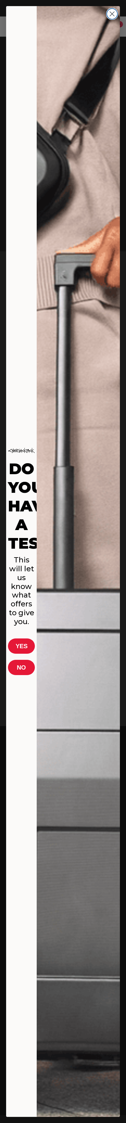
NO (21, 667)
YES (22, 646)
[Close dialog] (112, 14)
